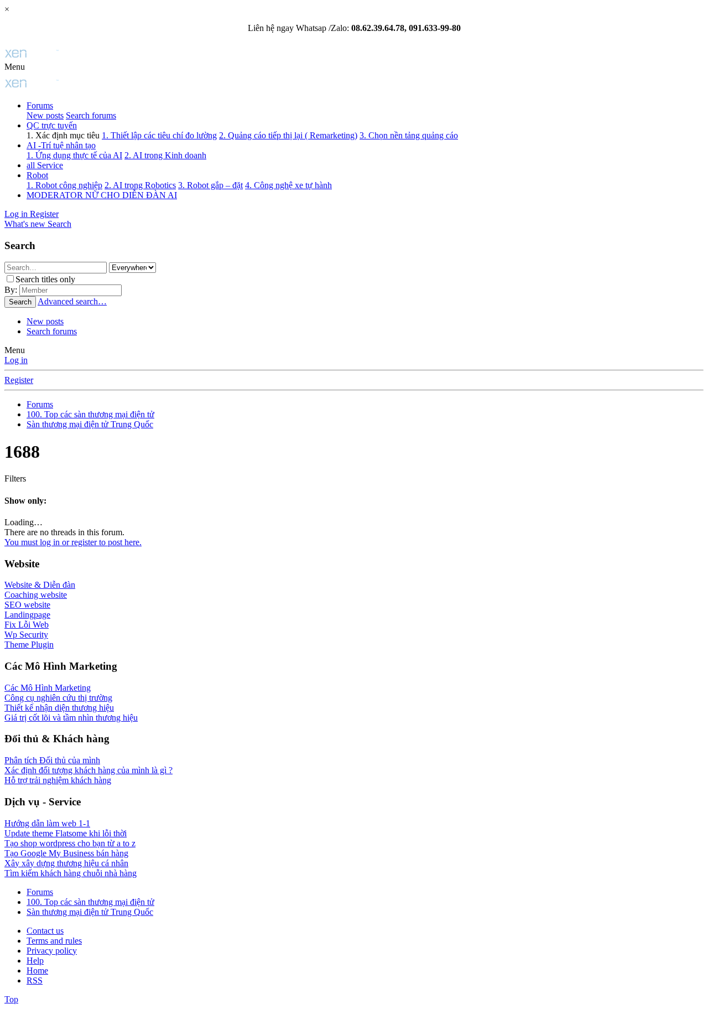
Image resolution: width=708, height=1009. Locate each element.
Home (37, 970)
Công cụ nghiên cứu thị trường (58, 697)
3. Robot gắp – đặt (210, 185)
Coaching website (35, 594)
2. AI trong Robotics (140, 185)
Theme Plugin (29, 644)
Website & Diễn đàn (39, 584)
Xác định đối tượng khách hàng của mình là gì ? (88, 770)
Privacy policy (52, 950)
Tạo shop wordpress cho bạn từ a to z (70, 843)
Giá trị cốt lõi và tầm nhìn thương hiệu (71, 717)
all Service (45, 165)
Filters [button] (15, 478)
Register (18, 380)
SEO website (27, 604)
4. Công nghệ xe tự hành (288, 185)
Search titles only (45, 279)
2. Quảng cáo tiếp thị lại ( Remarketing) (288, 135)
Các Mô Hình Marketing (47, 687)
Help (35, 960)
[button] (14, 66)
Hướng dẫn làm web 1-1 (47, 823)
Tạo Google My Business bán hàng (66, 853)
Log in (16, 360)
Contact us (45, 930)
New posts (45, 115)
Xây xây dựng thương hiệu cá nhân (66, 863)
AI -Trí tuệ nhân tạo (61, 145)
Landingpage (27, 614)
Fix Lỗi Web (26, 624)
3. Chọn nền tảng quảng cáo (409, 135)
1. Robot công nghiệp (64, 185)
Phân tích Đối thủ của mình (52, 760)
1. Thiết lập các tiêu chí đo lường (159, 135)
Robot (37, 175)
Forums (40, 105)
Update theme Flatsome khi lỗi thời (65, 833)
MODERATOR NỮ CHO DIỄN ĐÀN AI (102, 195)
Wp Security (26, 634)
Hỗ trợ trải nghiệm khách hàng (57, 780)
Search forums (91, 115)
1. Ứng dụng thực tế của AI (74, 155)
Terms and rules (54, 940)
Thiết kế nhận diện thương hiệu (59, 707)
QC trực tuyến (52, 125)
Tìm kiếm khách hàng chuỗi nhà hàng (70, 873)
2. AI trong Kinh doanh (165, 155)
